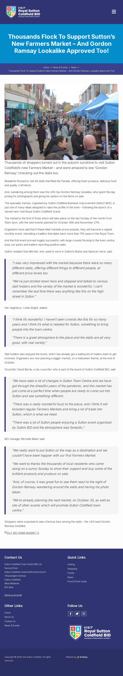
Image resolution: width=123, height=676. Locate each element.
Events (71, 573)
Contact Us (9, 621)
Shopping (72, 568)
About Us (9, 617)
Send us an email (13, 595)
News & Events (12, 625)
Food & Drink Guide (77, 581)
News (70, 577)
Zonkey (83, 657)
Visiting (71, 564)
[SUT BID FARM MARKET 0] (21, 532)
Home (7, 612)
